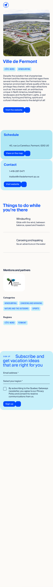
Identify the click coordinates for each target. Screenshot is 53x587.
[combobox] (26, 381)
